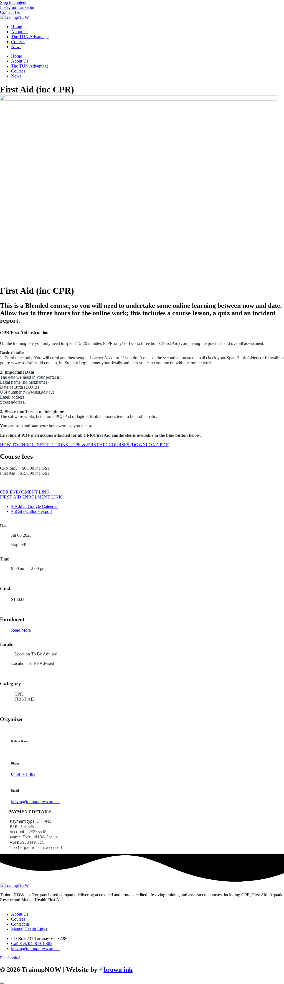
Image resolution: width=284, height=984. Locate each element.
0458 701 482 (23, 774)
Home (16, 26)
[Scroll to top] (2, 983)
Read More (21, 630)
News (16, 46)
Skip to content (13, 2)
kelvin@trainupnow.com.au (35, 801)
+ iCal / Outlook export (31, 511)
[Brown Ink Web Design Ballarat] (116, 969)
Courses (18, 41)
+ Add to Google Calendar (34, 506)
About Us (19, 31)
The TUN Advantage (30, 36)
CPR (18, 694)
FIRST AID (25, 699)
